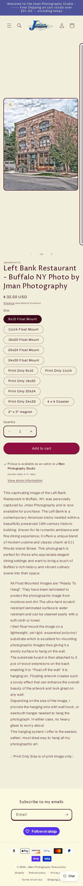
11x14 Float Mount (23, 329)
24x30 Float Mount (23, 360)
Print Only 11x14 (58, 370)
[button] (9, 26)
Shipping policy (56, 879)
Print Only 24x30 (22, 401)
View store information (25, 480)
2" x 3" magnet (20, 412)
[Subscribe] (67, 814)
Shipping (8, 303)
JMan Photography (39, 867)
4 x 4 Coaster (58, 401)
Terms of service (32, 879)
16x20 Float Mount (23, 339)
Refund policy (37, 872)
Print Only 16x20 (22, 381)
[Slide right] (52, 254)
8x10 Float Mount (22, 319)
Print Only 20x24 (22, 391)
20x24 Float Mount (23, 350)
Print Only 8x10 (20, 370)
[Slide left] (31, 254)
